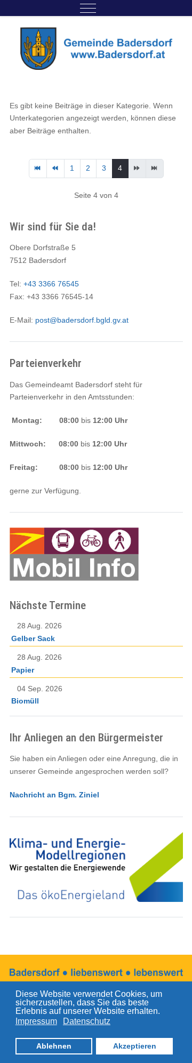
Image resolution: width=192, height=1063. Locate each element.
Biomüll (25, 701)
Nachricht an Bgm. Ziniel (54, 794)
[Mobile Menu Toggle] (88, 8)
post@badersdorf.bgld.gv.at (82, 320)
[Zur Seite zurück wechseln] (55, 168)
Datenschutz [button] (86, 1021)
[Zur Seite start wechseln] (38, 168)
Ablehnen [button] (53, 1046)
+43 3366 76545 (51, 283)
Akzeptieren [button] (134, 1046)
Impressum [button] (36, 1021)
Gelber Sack (33, 638)
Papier (22, 670)
